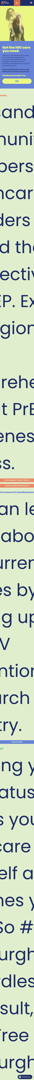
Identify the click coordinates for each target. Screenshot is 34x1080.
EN (17, 3)
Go (17, 81)
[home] (5, 3)
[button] (31, 3)
